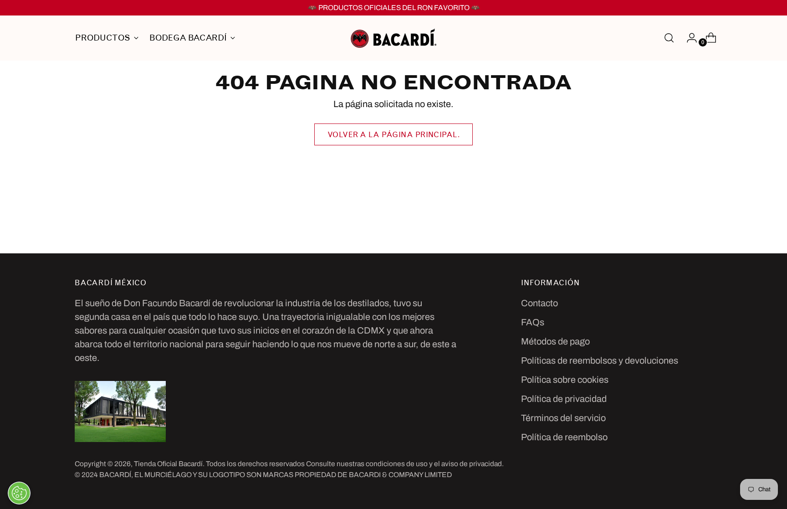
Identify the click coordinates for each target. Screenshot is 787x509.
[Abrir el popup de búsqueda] (669, 38)
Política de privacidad (564, 399)
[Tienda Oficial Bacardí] (393, 38)
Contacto (539, 303)
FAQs (532, 322)
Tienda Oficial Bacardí (168, 464)
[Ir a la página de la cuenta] (688, 38)
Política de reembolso (564, 437)
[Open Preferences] (19, 493)
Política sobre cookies (564, 380)
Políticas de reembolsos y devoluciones (599, 360)
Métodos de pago (555, 341)
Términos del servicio (563, 418)
